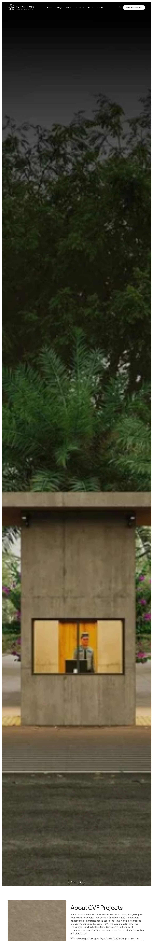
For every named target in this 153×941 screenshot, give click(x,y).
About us (74, 882)
